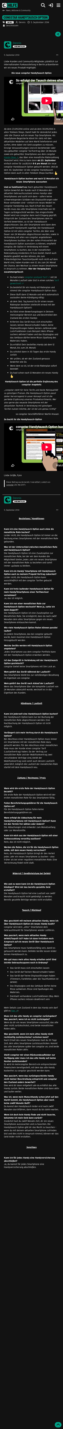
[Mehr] (57, 55)
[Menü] (58, 5)
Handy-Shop (10, 157)
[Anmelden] (51, 5)
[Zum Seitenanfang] (58, 1424)
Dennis (22, 22)
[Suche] (43, 5)
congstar (10, 485)
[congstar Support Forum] (10, 5)
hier (13, 1010)
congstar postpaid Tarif (35, 277)
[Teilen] (58, 34)
